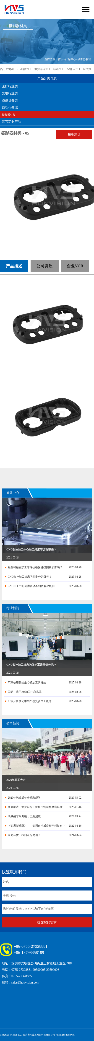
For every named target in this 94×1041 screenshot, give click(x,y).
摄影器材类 (84, 59)
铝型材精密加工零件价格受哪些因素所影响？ (35, 567)
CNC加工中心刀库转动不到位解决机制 (31, 586)
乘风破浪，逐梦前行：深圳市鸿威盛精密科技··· (36, 807)
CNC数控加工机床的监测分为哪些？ (30, 576)
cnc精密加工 (25, 69)
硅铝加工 (58, 69)
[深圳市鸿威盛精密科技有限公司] (14, 9)
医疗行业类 (10, 86)
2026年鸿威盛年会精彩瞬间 (24, 797)
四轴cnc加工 (73, 69)
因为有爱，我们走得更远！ (24, 835)
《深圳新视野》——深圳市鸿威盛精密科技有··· (36, 825)
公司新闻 (12, 723)
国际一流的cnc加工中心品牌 (25, 691)
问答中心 (12, 493)
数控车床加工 (42, 69)
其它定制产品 (11, 121)
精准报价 (74, 134)
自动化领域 (10, 107)
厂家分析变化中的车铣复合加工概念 (30, 701)
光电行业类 (10, 93)
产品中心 (70, 59)
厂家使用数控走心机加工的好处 (27, 682)
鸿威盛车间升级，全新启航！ (25, 816)
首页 (60, 59)
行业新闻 (12, 608)
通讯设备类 (10, 100)
